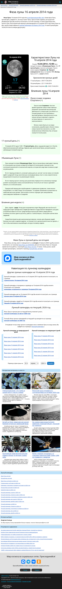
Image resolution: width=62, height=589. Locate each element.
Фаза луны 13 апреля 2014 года (14, 345)
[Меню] (1, 2)
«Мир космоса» (5, 575)
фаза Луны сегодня (30, 247)
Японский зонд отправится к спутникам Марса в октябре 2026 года (17, 543)
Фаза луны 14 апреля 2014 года (14, 341)
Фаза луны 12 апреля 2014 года (14, 349)
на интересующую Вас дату (35, 18)
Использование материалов (14, 581)
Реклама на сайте (26, 581)
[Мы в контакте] (33, 561)
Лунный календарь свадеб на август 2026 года (12, 501)
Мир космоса (4, 5)
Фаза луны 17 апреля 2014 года (44, 336)
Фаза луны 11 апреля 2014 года (14, 353)
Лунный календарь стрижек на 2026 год (11, 506)
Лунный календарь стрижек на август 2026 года (13, 495)
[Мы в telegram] (28, 561)
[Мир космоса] (5, 2)
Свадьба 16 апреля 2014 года (13, 303)
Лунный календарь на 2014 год (27, 5)
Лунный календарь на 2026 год (8, 504)
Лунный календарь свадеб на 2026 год (10, 513)
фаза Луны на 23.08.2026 (26, 245)
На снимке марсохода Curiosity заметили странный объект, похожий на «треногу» (21, 530)
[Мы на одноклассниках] (39, 561)
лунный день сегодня (36, 249)
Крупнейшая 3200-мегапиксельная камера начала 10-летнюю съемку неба (20, 541)
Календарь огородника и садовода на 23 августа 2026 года (15, 485)
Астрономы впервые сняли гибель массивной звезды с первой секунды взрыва (21, 548)
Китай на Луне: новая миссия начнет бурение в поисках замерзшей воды (19, 532)
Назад (25, 570)
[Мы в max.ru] (23, 262)
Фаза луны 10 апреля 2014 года (14, 357)
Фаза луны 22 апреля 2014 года (44, 355)
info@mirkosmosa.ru (16, 579)
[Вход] (59, 2)
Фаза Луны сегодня (5, 476)
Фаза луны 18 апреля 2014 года (44, 340)
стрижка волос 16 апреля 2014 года (16, 280)
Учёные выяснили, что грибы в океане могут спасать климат (16, 534)
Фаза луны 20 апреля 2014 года (44, 348)
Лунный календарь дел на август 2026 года (11, 499)
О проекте (3, 581)
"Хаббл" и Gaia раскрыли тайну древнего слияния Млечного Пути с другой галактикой (22, 550)
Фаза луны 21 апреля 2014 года (44, 351)
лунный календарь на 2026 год (14, 320)
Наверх (37, 570)
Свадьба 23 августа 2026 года (8, 490)
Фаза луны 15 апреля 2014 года (14, 337)
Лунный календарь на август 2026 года (10, 492)
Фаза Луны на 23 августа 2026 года (9, 481)
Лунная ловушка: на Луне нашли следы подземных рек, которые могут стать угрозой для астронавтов (26, 539)
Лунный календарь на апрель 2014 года (47, 5)
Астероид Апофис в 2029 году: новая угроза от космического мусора (18, 545)
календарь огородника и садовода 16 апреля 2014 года (22, 289)
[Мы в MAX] (23, 561)
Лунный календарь (13, 5)
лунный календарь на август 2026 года (17, 313)
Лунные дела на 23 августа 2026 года (10, 487)
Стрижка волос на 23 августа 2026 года (10, 483)
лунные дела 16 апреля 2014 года (15, 296)
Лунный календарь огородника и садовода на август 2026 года (16, 497)
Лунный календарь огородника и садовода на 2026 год (14, 508)
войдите (16, 99)
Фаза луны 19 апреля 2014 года (44, 344)
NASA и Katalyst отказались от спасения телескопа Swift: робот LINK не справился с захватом (24, 537)
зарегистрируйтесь (24, 98)
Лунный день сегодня (6, 478)
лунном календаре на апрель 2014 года (31, 25)
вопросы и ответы (33, 235)
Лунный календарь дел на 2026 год (9, 511)
